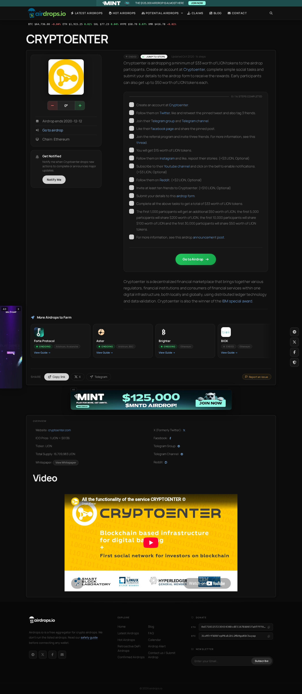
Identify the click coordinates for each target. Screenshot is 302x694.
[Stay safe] (294, 362)
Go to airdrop (52, 130)
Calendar (154, 640)
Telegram (101, 377)
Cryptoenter (194, 69)
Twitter (165, 113)
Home (47, 13)
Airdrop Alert (157, 646)
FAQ (151, 633)
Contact (239, 13)
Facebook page (162, 128)
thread (141, 142)
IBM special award (237, 301)
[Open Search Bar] (271, 13)
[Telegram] (33, 655)
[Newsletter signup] (62, 655)
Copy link (59, 377)
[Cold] (52, 105)
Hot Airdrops (124, 13)
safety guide (89, 637)
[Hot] (80, 105)
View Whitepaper (65, 462)
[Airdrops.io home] (42, 620)
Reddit (165, 180)
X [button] (18, 308)
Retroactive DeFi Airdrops (129, 648)
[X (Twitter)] (43, 655)
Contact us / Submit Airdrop (161, 655)
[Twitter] (294, 342)
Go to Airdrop (193, 259)
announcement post (208, 237)
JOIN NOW (197, 3)
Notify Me (54, 180)
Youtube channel (177, 166)
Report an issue (258, 377)
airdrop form (185, 196)
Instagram (167, 158)
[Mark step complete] (131, 104)
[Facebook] (52, 655)
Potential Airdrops (162, 13)
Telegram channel (195, 121)
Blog (217, 13)
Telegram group (163, 121)
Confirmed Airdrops (131, 657)
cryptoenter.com (59, 430)
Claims (197, 13)
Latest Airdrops (88, 13)
